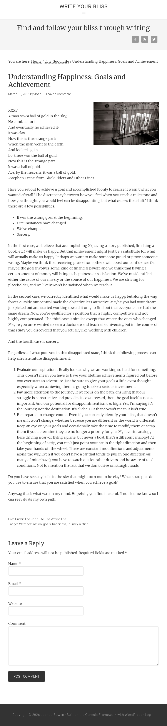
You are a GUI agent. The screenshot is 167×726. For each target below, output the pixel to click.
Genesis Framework (101, 714)
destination (34, 524)
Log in (150, 714)
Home (36, 61)
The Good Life (57, 61)
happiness (59, 524)
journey (73, 524)
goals (47, 524)
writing (83, 524)
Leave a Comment (58, 94)
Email (14, 583)
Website (15, 603)
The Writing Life (55, 519)
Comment (16, 623)
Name (14, 563)
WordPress (133, 714)
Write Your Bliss (84, 6)
